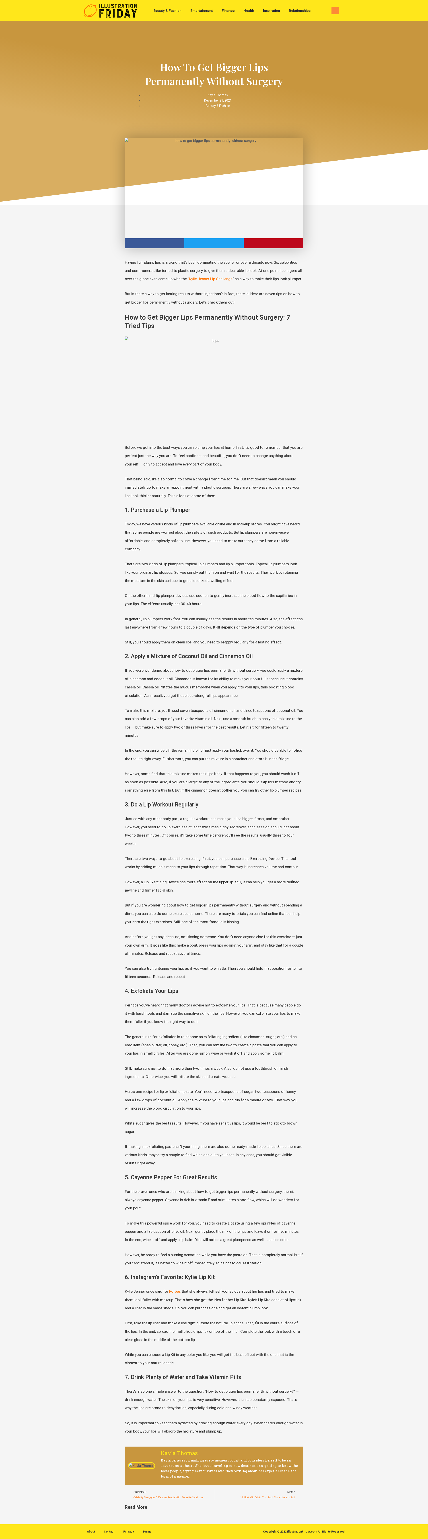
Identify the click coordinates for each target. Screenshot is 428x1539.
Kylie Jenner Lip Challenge (211, 279)
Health (249, 11)
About (91, 1531)
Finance (228, 11)
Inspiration (271, 11)
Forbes (175, 1291)
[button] (335, 10)
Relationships (300, 11)
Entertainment (201, 11)
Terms (147, 1531)
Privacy (128, 1531)
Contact (109, 1531)
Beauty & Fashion (167, 11)
